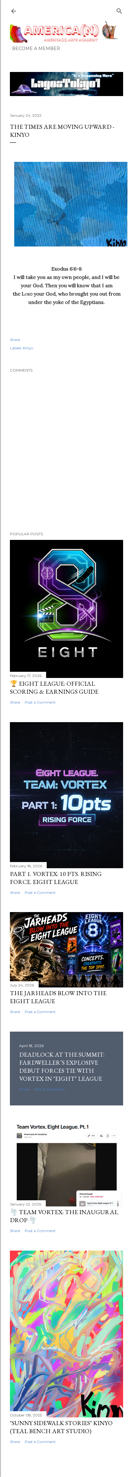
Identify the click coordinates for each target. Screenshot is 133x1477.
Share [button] (15, 339)
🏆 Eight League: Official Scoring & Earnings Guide (54, 688)
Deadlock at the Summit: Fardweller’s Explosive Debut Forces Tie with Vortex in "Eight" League (62, 1066)
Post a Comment (40, 702)
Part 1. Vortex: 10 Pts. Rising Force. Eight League (56, 878)
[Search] (119, 10)
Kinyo (28, 348)
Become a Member (36, 48)
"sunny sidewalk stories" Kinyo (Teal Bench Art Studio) (61, 1427)
